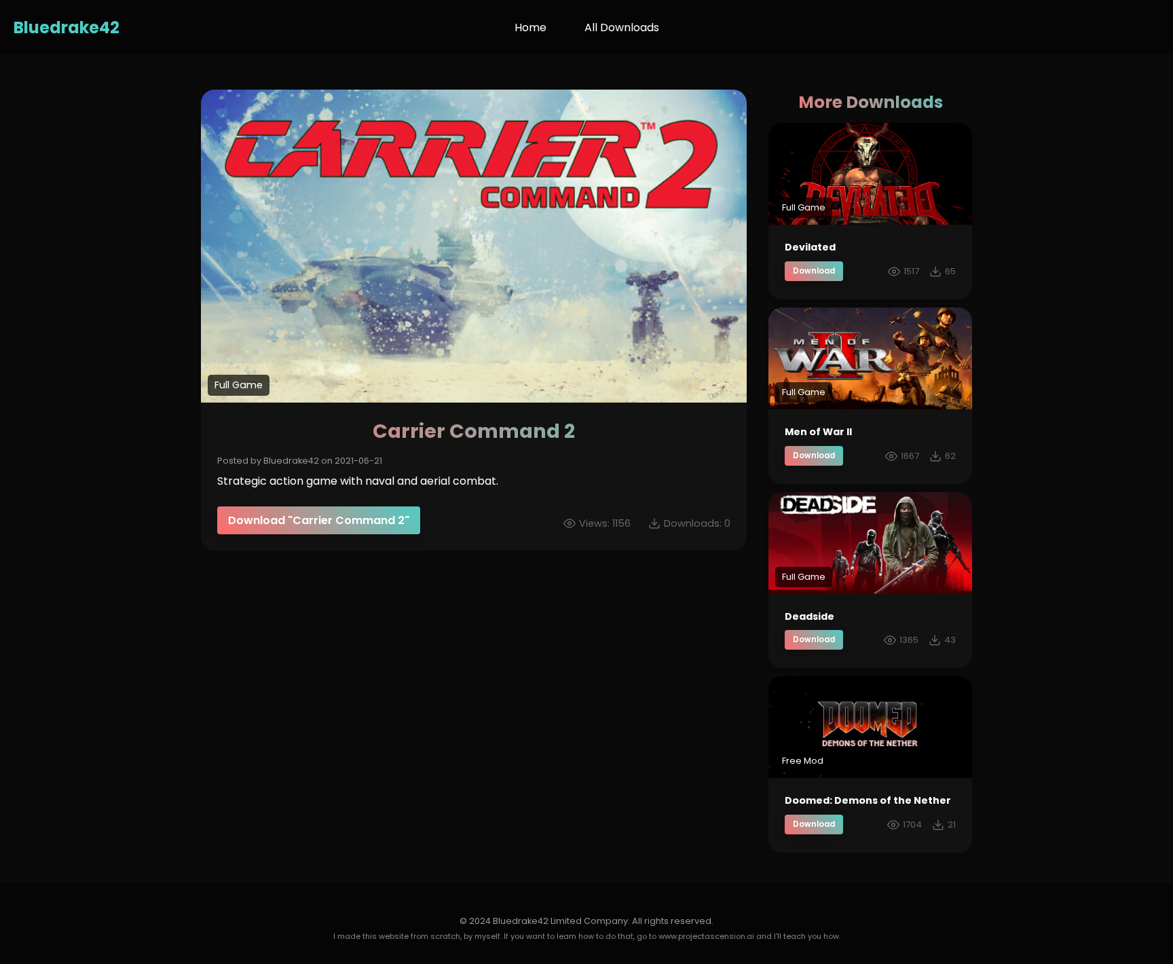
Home (530, 27)
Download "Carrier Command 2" (318, 520)
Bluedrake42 (66, 27)
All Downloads (621, 27)
